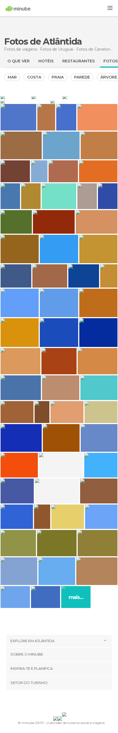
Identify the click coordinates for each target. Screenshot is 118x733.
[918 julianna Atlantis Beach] (39, 171)
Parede (82, 77)
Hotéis (46, 61)
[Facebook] (50, 702)
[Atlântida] (25, 101)
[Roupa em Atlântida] (46, 97)
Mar (12, 77)
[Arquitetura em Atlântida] (15, 97)
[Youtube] (72, 702)
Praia (58, 77)
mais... (76, 597)
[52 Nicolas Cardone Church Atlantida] (42, 517)
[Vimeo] (65, 702)
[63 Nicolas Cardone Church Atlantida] (42, 412)
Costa (34, 77)
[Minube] (17, 8)
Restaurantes (78, 61)
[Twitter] (58, 702)
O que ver (18, 61)
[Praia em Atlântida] (90, 97)
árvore (108, 77)
